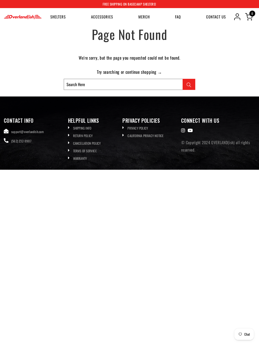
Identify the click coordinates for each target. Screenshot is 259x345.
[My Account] (237, 16)
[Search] (189, 84)
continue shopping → (143, 72)
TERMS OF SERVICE (85, 150)
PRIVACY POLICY (137, 128)
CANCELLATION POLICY (87, 143)
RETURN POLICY (83, 135)
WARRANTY (80, 158)
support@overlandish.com (27, 131)
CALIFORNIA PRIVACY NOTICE (145, 135)
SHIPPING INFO (82, 128)
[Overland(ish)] (23, 16)
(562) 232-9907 (21, 140)
